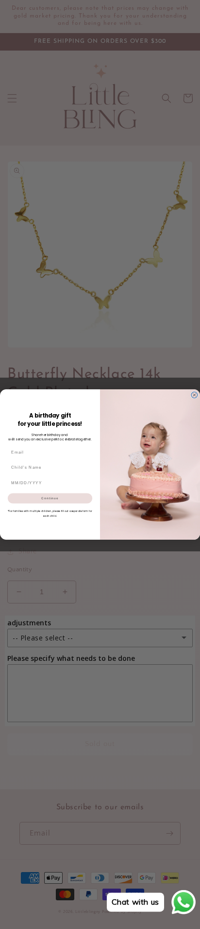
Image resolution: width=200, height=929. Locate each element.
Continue (49, 498)
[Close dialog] (194, 395)
